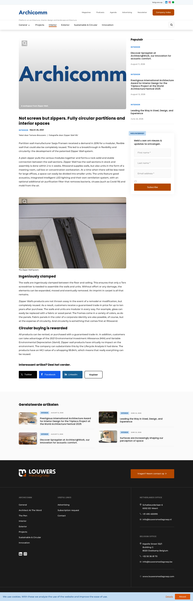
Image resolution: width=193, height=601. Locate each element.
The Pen (23, 515)
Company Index (163, 12)
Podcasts (100, 12)
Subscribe (152, 187)
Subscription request (68, 510)
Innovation (107, 25)
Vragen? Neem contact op (150, 473)
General (23, 25)
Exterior (65, 25)
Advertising (127, 12)
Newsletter (142, 12)
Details (169, 596)
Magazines (86, 12)
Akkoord (182, 597)
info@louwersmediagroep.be (157, 562)
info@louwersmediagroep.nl (157, 519)
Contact (62, 515)
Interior (53, 25)
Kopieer (93, 374)
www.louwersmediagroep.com (158, 576)
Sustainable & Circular (85, 25)
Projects (39, 25)
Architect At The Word (30, 510)
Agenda (113, 12)
